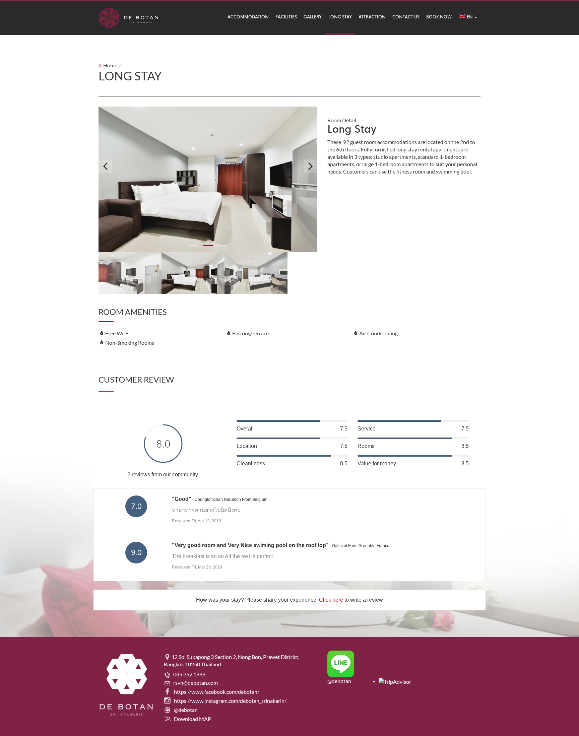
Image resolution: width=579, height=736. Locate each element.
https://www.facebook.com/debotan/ (216, 691)
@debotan (186, 710)
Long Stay (340, 17)
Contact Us (406, 17)
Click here (331, 600)
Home (110, 65)
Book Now (439, 17)
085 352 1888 (189, 674)
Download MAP (192, 719)
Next (310, 166)
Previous (105, 166)
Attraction (372, 17)
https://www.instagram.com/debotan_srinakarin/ (230, 700)
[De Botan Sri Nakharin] (128, 18)
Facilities (286, 17)
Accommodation (248, 17)
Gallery (313, 17)
